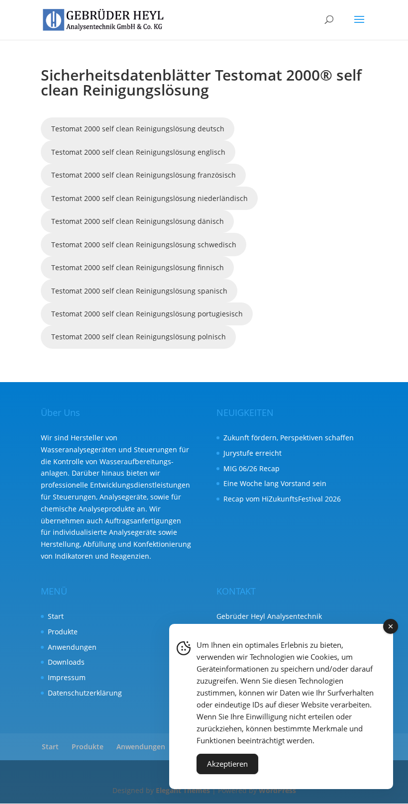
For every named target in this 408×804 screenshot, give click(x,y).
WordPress (277, 790)
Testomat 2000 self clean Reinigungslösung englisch (138, 152)
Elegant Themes (183, 790)
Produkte (63, 631)
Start (56, 616)
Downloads (66, 662)
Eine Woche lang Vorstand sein (274, 483)
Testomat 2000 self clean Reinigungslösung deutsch (137, 128)
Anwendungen (72, 647)
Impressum (67, 677)
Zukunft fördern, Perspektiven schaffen (288, 437)
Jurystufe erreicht (252, 453)
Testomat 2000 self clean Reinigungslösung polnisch (138, 336)
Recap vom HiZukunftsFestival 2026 (282, 498)
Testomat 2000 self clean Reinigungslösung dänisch (137, 221)
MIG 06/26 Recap (251, 468)
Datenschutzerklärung (85, 693)
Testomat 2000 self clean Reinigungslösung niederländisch (149, 198)
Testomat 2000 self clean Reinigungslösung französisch (143, 175)
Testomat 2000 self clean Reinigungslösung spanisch (139, 291)
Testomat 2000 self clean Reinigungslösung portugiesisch (147, 313)
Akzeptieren (227, 764)
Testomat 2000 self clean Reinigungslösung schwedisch (143, 244)
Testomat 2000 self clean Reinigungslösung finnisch (137, 267)
